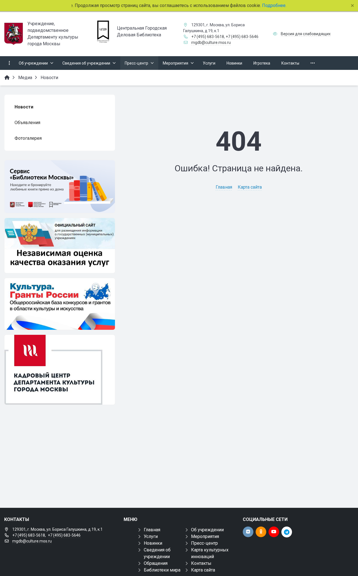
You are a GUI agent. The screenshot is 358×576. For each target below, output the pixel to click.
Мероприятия (205, 536)
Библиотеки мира (162, 570)
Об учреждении (207, 529)
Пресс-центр (204, 543)
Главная (224, 187)
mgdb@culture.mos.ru (211, 42)
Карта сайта (250, 187)
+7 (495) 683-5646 (242, 36)
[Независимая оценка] (59, 245)
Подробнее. (273, 5)
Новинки (153, 543)
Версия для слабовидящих (306, 34)
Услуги (151, 536)
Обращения (156, 563)
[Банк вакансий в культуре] (59, 370)
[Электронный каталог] (59, 186)
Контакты (201, 563)
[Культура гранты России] (59, 304)
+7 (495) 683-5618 (207, 36)
